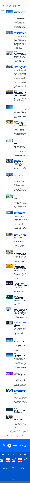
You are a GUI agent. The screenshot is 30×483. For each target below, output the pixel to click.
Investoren (4, 470)
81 (17, 436)
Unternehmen (5, 466)
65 (8, 435)
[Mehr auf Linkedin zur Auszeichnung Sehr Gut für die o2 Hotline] (14, 460)
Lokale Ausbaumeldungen (3, 9)
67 (11, 435)
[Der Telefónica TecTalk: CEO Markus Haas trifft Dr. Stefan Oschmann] (16, 165)
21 (10, 431)
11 (18, 430)
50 (9, 434)
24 (14, 431)
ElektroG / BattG (23, 468)
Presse (4, 474)
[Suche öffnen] (27, 1)
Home (3, 465)
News (3, 475)
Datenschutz (22, 469)
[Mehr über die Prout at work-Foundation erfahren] (27, 460)
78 (26, 435)
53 (13, 434)
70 (15, 435)
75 (22, 435)
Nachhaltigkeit (5, 468)
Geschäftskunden (13, 466)
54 (14, 434)
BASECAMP (22, 465)
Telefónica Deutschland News (2, 6)
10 (17, 430)
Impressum (22, 474)
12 (19, 430)
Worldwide (12, 467)
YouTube (22, 454)
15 (23, 430)
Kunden (4, 469)
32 (25, 431)
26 (17, 431)
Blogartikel (2, 7)
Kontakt (22, 467)
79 (27, 435)
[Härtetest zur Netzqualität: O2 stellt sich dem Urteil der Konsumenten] (16, 361)
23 (13, 431)
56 (17, 434)
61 (24, 434)
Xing (27, 454)
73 (19, 435)
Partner (4, 471)
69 (14, 435)
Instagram (11, 454)
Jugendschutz (23, 471)
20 (9, 431)
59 (21, 434)
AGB (21, 466)
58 (20, 434)
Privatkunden (13, 465)
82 (18, 436)
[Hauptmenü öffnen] (1, 1)
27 (18, 431)
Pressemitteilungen (3, 10)
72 (18, 435)
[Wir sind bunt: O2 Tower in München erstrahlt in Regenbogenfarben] (16, 96)
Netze (3, 467)
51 (10, 434)
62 (25, 434)
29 (21, 431)
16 (24, 430)
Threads (17, 454)
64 (7, 435)
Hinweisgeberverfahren (24, 470)
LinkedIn (5, 454)
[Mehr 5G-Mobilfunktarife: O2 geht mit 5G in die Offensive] (16, 111)
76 (23, 435)
